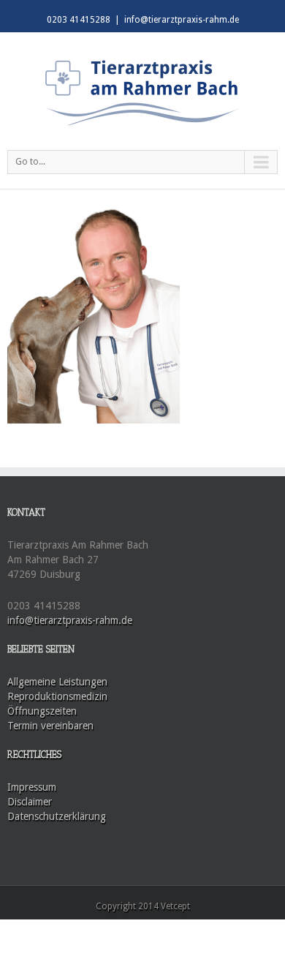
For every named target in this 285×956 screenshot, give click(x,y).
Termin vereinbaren (50, 725)
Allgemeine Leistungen (57, 682)
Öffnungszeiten (42, 711)
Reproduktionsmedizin (57, 696)
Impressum (31, 787)
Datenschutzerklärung (56, 816)
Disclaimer (29, 802)
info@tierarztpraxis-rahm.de (181, 20)
